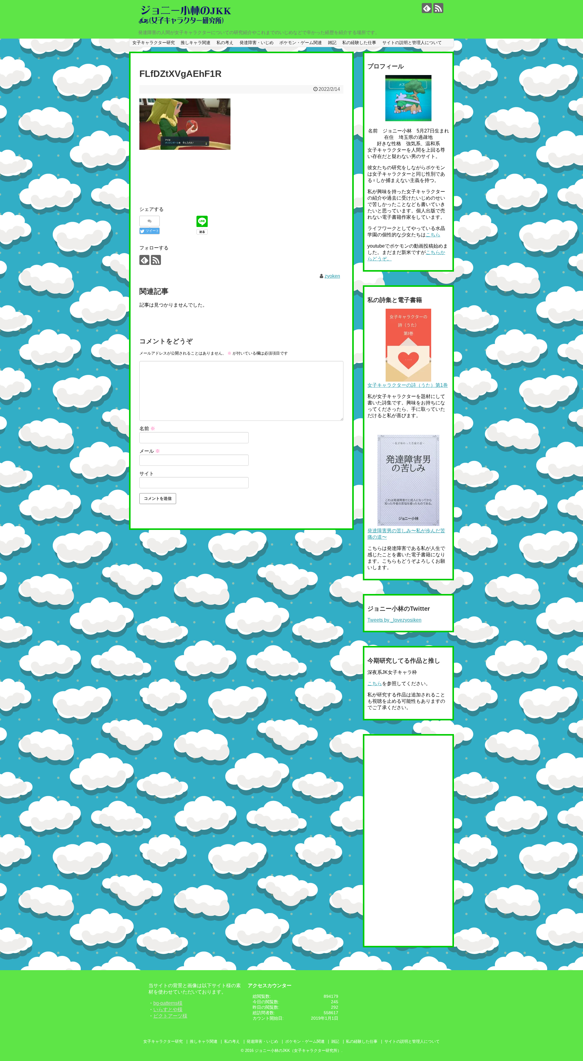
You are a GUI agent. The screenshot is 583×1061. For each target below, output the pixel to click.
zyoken (332, 276)
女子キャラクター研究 (153, 42)
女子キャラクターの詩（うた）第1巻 (407, 385)
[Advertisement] (249, 170)
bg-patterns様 (167, 1003)
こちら (433, 234)
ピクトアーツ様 (170, 1015)
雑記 (332, 42)
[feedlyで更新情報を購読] (427, 8)
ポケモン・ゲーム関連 (300, 42)
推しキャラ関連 (195, 42)
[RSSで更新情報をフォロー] (438, 8)
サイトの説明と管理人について (412, 42)
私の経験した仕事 (359, 42)
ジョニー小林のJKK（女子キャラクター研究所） (298, 1050)
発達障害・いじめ (257, 42)
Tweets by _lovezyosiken (394, 620)
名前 (147, 428)
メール (149, 451)
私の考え (225, 42)
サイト (146, 473)
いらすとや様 (167, 1009)
